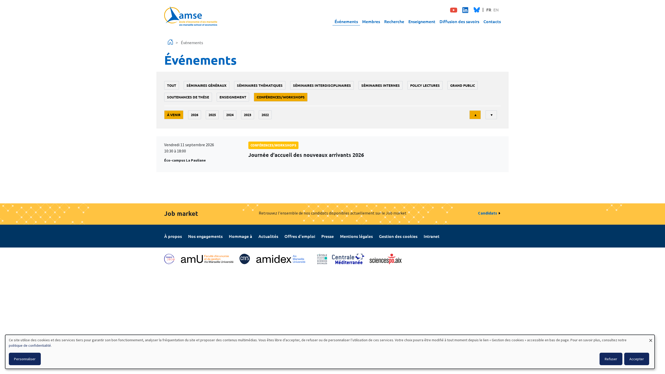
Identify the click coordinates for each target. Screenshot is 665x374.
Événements (346, 21)
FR (488, 9)
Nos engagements (205, 236)
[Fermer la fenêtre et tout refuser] (651, 338)
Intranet (432, 236)
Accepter (636, 359)
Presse (327, 236)
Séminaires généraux (207, 85)
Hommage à (240, 236)
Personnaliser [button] (25, 359)
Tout (171, 85)
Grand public (462, 85)
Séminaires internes (380, 85)
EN (496, 9)
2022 (265, 114)
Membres (371, 21)
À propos (173, 236)
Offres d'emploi (299, 236)
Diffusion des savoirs (459, 21)
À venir (174, 114)
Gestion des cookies (398, 236)
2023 (247, 114)
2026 (194, 114)
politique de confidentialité (30, 345)
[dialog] (330, 352)
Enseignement (421, 21)
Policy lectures (425, 85)
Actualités (268, 236)
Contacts (492, 21)
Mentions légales (356, 236)
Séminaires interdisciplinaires (322, 85)
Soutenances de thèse (188, 97)
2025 (212, 114)
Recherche (394, 21)
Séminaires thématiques (260, 85)
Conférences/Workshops (281, 97)
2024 (230, 114)
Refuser (611, 359)
